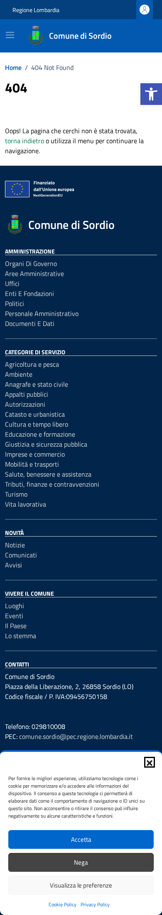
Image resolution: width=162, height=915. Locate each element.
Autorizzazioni (25, 404)
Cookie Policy (62, 904)
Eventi (14, 616)
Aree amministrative (34, 273)
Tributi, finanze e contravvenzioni (52, 484)
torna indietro (24, 141)
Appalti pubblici (26, 394)
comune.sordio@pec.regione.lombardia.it (76, 736)
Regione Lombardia (35, 9)
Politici (14, 303)
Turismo (16, 494)
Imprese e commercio (35, 454)
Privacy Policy (95, 904)
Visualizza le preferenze (81, 885)
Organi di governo (31, 264)
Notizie (15, 545)
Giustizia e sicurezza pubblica (46, 444)
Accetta (81, 839)
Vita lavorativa (25, 504)
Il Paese (16, 626)
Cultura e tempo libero (36, 424)
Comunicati (21, 555)
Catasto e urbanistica (35, 414)
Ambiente (18, 374)
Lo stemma (20, 636)
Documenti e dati (29, 323)
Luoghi (14, 606)
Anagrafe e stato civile (36, 384)
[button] (151, 94)
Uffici (12, 283)
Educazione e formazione (40, 434)
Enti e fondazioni (29, 293)
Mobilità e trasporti (32, 464)
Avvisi (13, 565)
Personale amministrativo (42, 313)
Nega (81, 862)
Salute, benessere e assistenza (48, 474)
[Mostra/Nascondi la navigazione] (10, 35)
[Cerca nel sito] (140, 36)
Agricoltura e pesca (32, 364)
